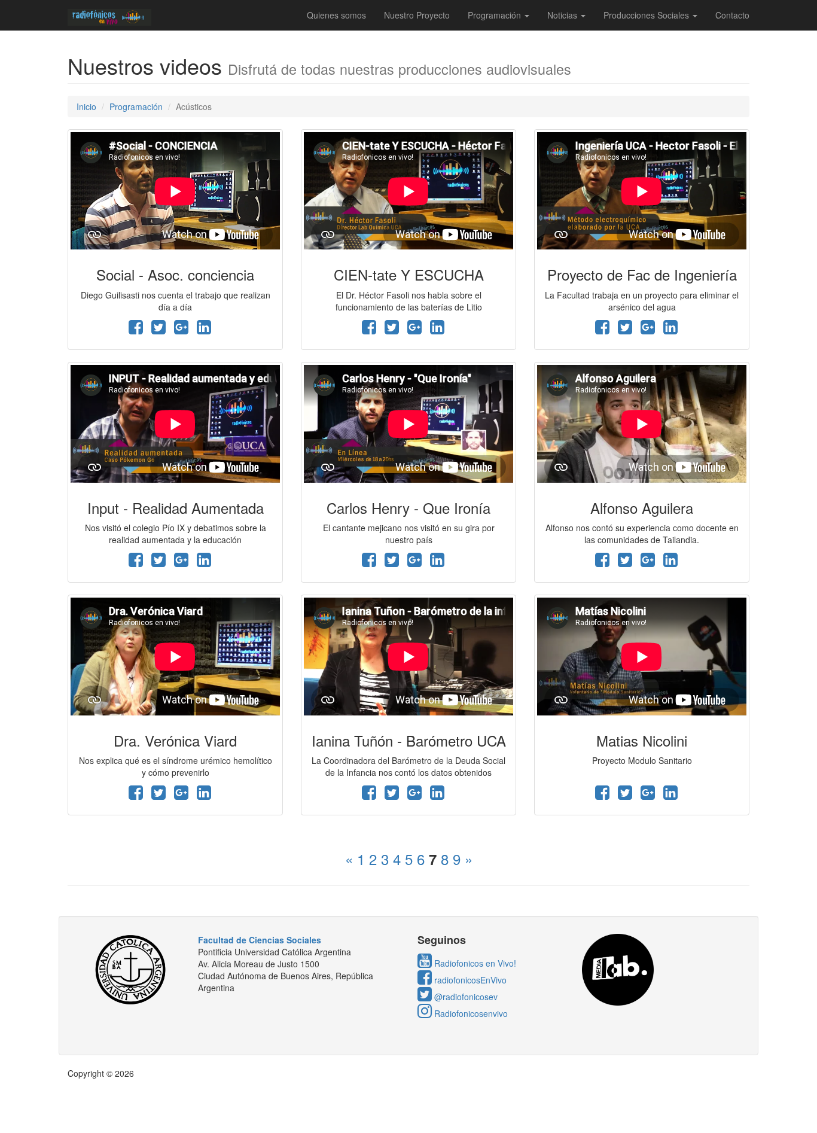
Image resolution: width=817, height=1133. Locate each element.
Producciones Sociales (647, 15)
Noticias (563, 15)
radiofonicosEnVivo (469, 980)
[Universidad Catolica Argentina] (134, 970)
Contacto (732, 15)
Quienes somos (336, 15)
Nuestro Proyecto (417, 15)
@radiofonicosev (465, 997)
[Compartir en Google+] (181, 330)
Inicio (86, 106)
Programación (495, 15)
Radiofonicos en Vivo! (474, 963)
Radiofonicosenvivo (470, 1013)
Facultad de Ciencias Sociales (259, 940)
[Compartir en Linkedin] (204, 330)
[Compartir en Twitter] (158, 330)
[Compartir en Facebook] (136, 330)
